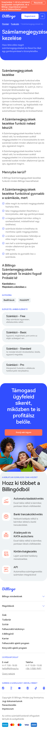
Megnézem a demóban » (14, 287)
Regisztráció (30, 16)
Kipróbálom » (9, 283)
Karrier (5, 638)
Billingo (9, 17)
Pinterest (28, 688)
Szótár (5, 624)
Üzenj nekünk (8, 674)
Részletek (38, 3)
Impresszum (8, 709)
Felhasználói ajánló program (15, 643)
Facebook (3, 688)
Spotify (44, 688)
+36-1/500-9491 (33, 668)
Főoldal (5, 24)
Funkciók (15, 24)
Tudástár (6, 619)
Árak (4, 615)
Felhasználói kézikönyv (13, 629)
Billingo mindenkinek (12, 596)
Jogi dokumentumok (12, 701)
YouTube (19, 688)
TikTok (36, 688)
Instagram (11, 688)
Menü (42, 16)
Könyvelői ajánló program (14, 648)
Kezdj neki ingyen (23, 432)
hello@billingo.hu (10, 668)
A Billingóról (8, 634)
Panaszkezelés (9, 705)
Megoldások (8, 606)
